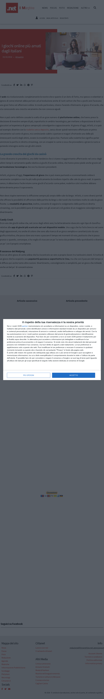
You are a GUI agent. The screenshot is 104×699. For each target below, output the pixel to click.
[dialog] (52, 349)
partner (25, 326)
